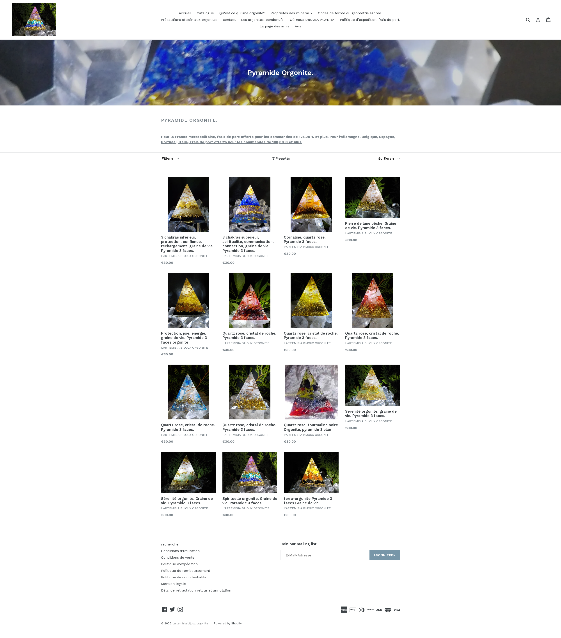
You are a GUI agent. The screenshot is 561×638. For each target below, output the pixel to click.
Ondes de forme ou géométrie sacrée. (350, 13)
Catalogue (205, 13)
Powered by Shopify (228, 623)
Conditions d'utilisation (180, 551)
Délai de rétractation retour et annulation (196, 590)
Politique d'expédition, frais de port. (370, 20)
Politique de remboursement (185, 570)
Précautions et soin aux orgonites (189, 20)
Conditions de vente (177, 557)
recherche (169, 544)
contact (229, 20)
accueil (185, 13)
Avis (298, 26)
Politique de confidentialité (183, 577)
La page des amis (274, 26)
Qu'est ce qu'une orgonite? (242, 13)
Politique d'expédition (179, 564)
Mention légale (173, 584)
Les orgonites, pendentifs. (262, 20)
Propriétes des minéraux (291, 13)
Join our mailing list (298, 544)
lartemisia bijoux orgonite (190, 623)
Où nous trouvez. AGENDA (312, 20)
